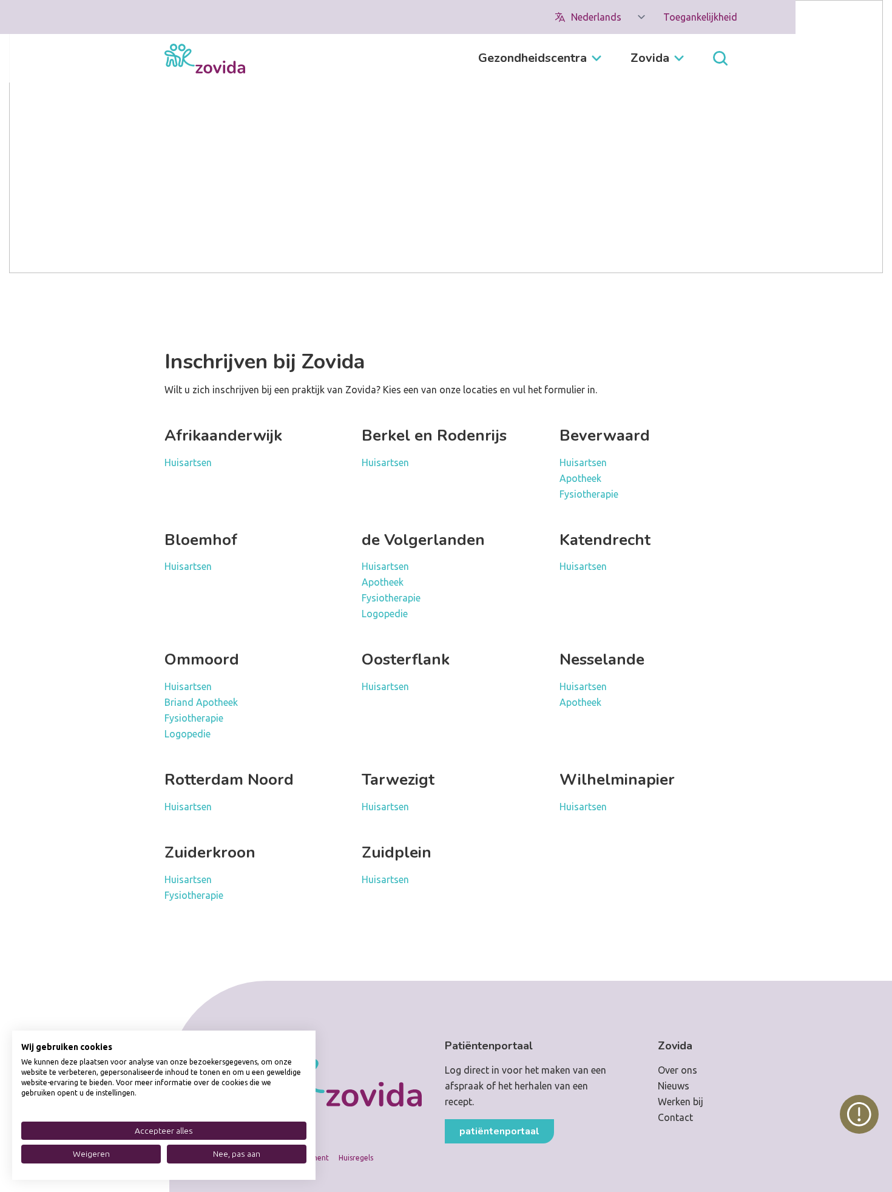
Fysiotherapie (588, 494)
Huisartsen (188, 462)
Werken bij (680, 1101)
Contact (675, 1117)
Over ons (677, 1070)
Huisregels (356, 1158)
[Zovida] (204, 58)
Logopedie (385, 613)
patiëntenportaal (499, 1131)
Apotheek (580, 478)
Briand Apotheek (201, 702)
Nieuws (673, 1085)
